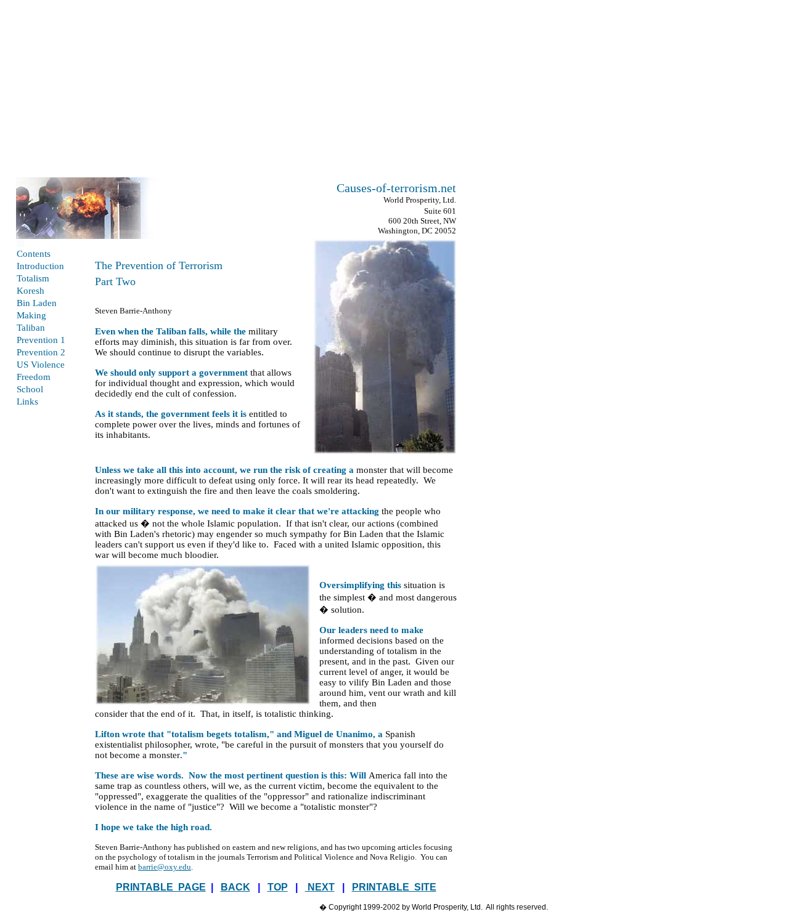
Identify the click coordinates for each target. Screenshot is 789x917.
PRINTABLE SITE (394, 887)
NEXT (320, 887)
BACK (235, 887)
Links (27, 401)
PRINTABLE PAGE (161, 887)
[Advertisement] (394, 91)
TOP (278, 887)
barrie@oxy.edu (164, 866)
